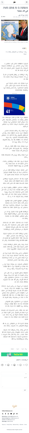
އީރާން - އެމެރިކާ (24, 349)
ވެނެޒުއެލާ (12, 349)
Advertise (21, 424)
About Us (4, 424)
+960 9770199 (10, 421)
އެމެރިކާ (18, 349)
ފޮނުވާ (25, 390)
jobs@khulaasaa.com (10, 419)
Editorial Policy (16, 424)
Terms (25, 424)
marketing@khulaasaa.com (12, 416)
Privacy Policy (9, 424)
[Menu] (26, 2)
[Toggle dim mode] (2, 2)
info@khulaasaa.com (14, 418)
